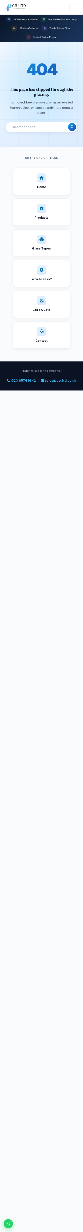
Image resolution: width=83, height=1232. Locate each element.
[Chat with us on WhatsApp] (8, 1223)
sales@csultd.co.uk (60, 380)
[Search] (72, 127)
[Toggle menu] (73, 7)
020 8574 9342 (23, 380)
